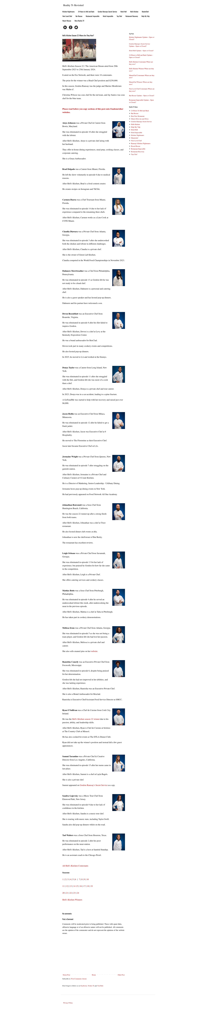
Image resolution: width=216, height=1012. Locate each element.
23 (74, 892)
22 (71, 892)
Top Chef (119, 16)
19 (91, 886)
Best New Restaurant (137, 116)
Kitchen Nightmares (68, 11)
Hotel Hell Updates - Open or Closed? (141, 50)
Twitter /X (91, 986)
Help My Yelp (145, 16)
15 (77, 886)
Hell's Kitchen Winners (72, 899)
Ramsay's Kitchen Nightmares (140, 143)
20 (63, 892)
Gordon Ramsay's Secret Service (94, 785)
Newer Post (66, 975)
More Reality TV (79, 20)
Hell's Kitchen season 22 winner (86, 719)
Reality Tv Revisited (73, 5)
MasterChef (145, 11)
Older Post (121, 975)
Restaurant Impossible (92, 16)
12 (67, 886)
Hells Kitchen (134, 11)
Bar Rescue (79, 16)
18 (88, 886)
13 (71, 886)
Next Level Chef (67, 16)
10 (87, 879)
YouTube (100, 986)
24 (78, 892)
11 (63, 886)
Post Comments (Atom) (79, 979)
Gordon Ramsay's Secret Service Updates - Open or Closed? (139, 45)
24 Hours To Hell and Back (140, 111)
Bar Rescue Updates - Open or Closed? (141, 95)
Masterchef (134, 138)
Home (94, 975)
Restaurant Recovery (132, 16)
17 (84, 886)
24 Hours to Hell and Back (86, 11)
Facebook (84, 986)
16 (81, 886)
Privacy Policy (68, 1003)
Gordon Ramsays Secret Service (107, 11)
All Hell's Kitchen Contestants (75, 865)
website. (94, 651)
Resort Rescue (67, 20)
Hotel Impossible (108, 16)
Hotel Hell (123, 11)
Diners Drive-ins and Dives (139, 119)
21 (67, 892)
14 (74, 886)
